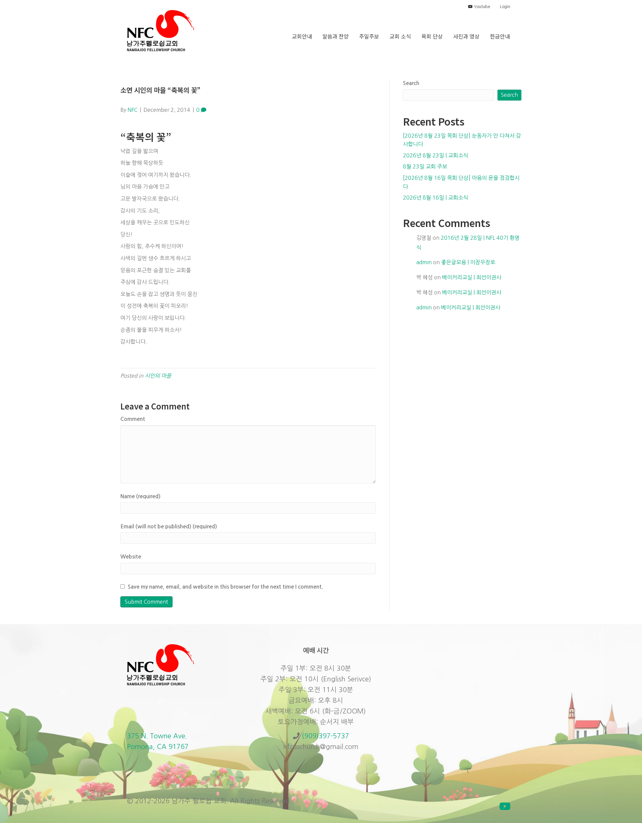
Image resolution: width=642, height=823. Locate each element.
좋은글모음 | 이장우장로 (468, 262)
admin (424, 262)
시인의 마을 (158, 375)
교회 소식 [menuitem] (400, 36)
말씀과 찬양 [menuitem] (335, 36)
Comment (132, 419)
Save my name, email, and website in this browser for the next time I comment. (225, 586)
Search (411, 83)
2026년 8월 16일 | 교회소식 (435, 197)
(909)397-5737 (325, 736)
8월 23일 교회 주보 (425, 166)
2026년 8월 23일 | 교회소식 (435, 155)
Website (130, 556)
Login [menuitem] (505, 7)
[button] (505, 806)
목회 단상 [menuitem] (432, 36)
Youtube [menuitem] (481, 7)
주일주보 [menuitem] (369, 36)
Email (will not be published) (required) (168, 526)
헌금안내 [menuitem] (500, 36)
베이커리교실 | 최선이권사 (471, 277)
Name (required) (140, 496)
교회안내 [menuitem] (302, 36)
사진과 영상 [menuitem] (466, 36)
